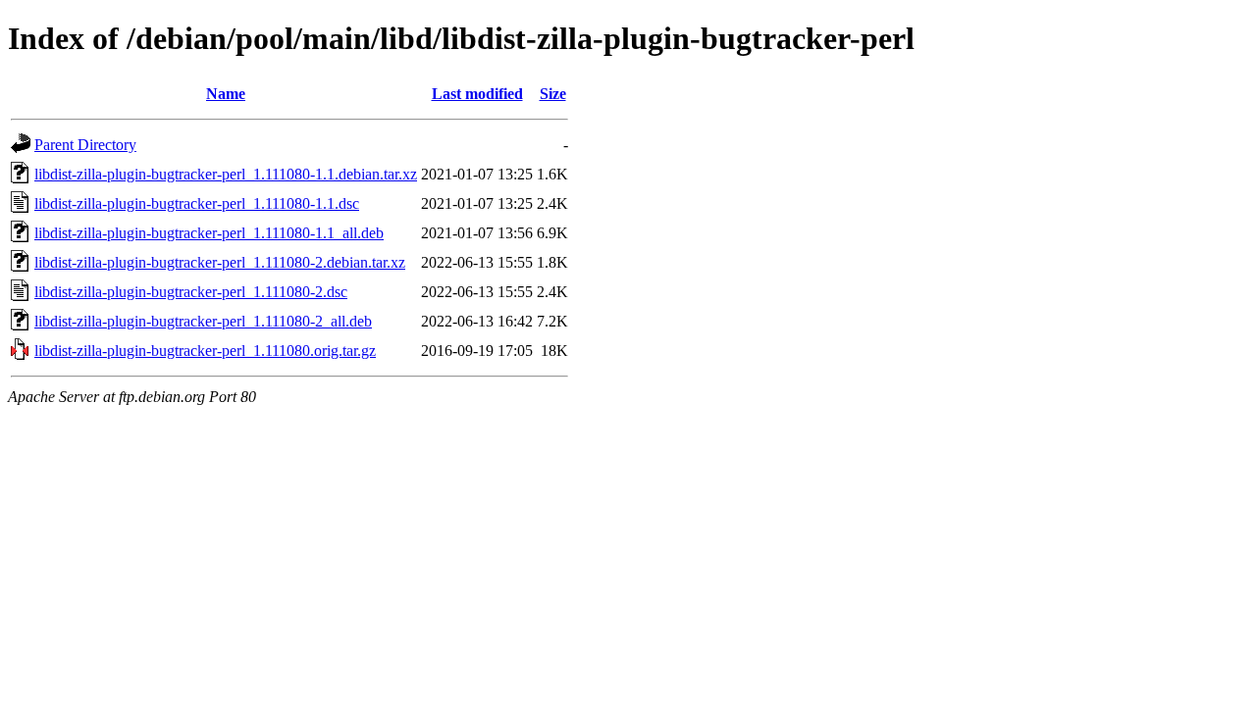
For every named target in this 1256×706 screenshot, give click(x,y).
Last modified (477, 93)
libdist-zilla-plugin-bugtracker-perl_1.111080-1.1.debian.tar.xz (225, 174)
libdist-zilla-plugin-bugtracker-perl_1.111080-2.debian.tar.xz (219, 262)
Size (553, 93)
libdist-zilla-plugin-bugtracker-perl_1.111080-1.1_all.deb (209, 233)
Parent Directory (85, 144)
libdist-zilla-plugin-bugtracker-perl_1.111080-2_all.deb (203, 321)
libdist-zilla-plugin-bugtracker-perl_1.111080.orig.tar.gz (205, 350)
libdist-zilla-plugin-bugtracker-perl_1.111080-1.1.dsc (196, 203)
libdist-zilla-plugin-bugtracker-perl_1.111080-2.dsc (190, 291)
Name (225, 93)
